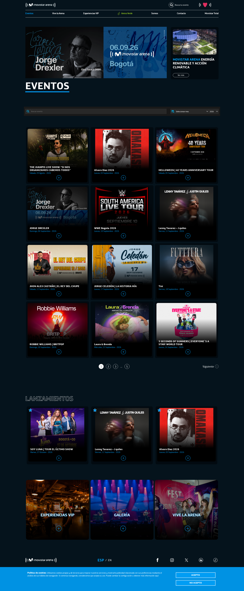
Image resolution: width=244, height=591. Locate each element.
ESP (101, 560)
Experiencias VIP (91, 13)
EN (110, 560)
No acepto (195, 582)
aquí (157, 575)
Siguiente (208, 366)
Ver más (181, 75)
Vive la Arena (58, 13)
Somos (154, 13)
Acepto (195, 575)
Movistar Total (212, 13)
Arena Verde (126, 13)
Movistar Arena (40, 5)
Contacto (181, 13)
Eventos (29, 13)
